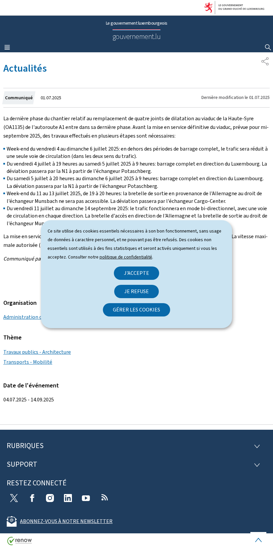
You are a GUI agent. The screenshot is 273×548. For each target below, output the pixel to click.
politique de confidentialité (126, 257)
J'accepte (136, 273)
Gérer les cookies (136, 309)
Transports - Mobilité (27, 361)
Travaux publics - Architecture (37, 351)
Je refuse (136, 291)
